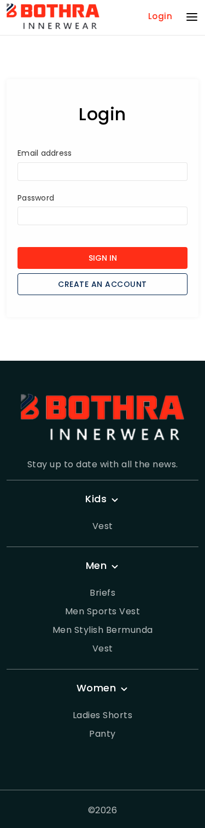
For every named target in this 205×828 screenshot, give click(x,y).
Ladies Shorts (103, 715)
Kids (96, 499)
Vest (102, 526)
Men (96, 565)
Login (160, 16)
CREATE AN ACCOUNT (102, 284)
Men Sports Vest (102, 611)
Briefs (102, 592)
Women (96, 688)
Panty (102, 733)
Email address (44, 153)
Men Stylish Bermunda (102, 630)
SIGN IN (103, 257)
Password (35, 197)
